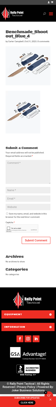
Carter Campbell (15, 41)
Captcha (10, 222)
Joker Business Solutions (28, 390)
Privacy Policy (26, 387)
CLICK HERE (26, 402)
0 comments (43, 41)
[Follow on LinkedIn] (36, 338)
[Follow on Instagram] (28, 338)
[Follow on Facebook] (20, 338)
